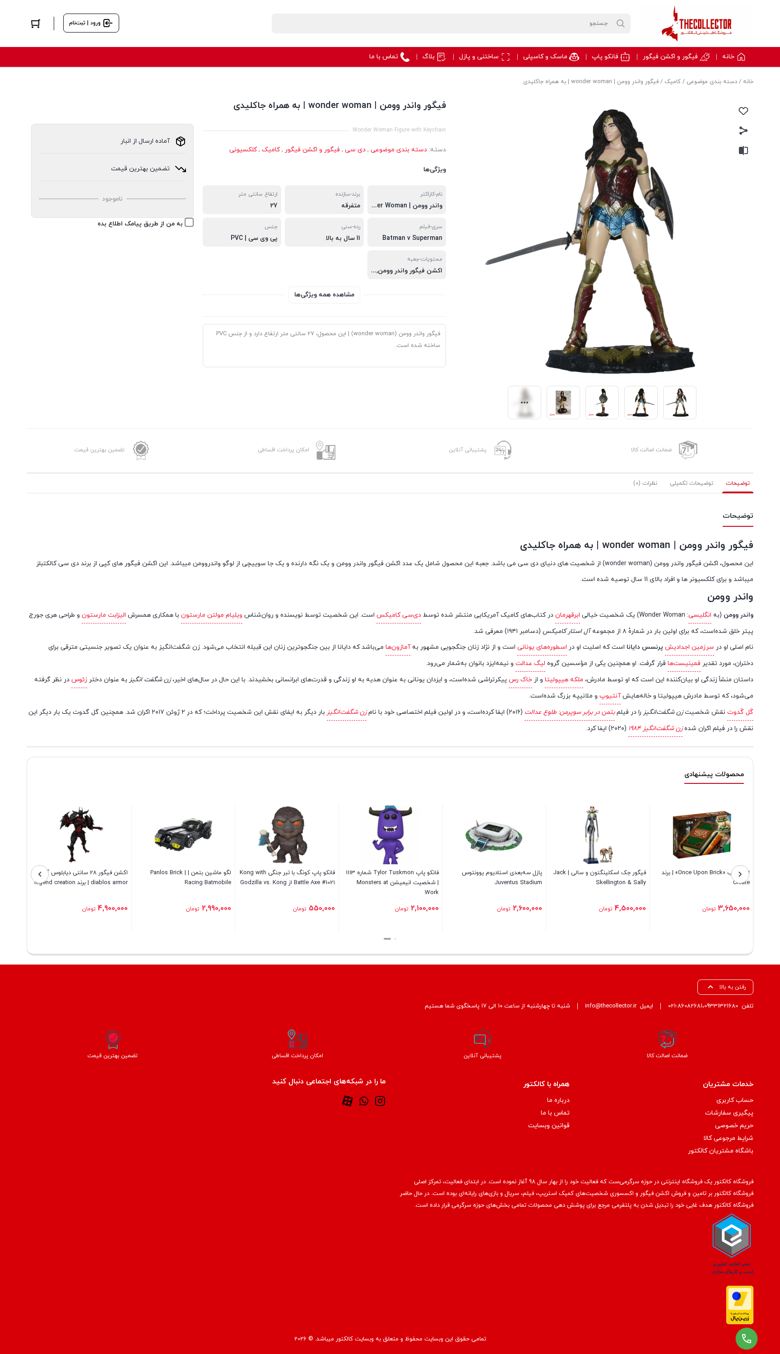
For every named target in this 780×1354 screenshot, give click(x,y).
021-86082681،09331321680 (703, 1006)
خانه (748, 82)
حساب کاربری (734, 1100)
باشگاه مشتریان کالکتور (720, 1151)
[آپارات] (347, 1100)
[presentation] (740, 874)
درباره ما (558, 1100)
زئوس (79, 679)
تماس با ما (555, 1113)
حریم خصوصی (734, 1125)
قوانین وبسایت (549, 1125)
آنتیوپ (610, 696)
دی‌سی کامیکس (398, 615)
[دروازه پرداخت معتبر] (739, 1305)
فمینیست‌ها (684, 663)
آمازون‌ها (397, 647)
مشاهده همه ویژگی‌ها (324, 294)
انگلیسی (699, 615)
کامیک (672, 82)
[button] (395, 939)
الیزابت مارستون (104, 615)
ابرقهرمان (567, 615)
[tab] (737, 483)
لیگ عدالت (530, 663)
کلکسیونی (243, 149)
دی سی (355, 149)
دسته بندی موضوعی (712, 82)
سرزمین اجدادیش (689, 647)
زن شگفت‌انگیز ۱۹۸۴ (655, 728)
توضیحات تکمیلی (691, 483)
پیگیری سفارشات (729, 1113)
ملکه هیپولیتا (564, 679)
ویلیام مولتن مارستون (211, 615)
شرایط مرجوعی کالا (728, 1138)
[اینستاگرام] (380, 1100)
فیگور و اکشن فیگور (312, 149)
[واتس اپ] (363, 1100)
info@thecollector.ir (610, 1006)
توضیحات (738, 483)
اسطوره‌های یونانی (542, 647)
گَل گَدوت (740, 712)
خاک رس (520, 679)
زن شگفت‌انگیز (347, 712)
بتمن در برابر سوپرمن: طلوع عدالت (570, 712)
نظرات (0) (645, 483)
